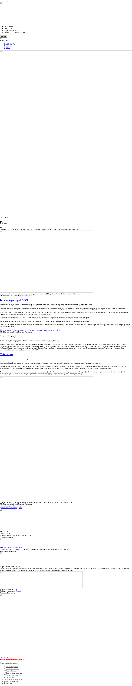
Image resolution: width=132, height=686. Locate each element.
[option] (68, 44)
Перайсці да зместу (7, 1)
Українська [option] (8, 46)
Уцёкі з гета (6, 354)
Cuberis (18, 591)
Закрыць (3, 36)
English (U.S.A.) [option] (9, 44)
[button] (3, 227)
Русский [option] (7, 48)
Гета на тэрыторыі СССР (14, 300)
